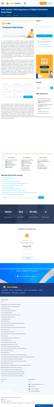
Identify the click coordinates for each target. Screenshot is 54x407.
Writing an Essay (4, 335)
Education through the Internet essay (11, 188)
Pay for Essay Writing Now (6, 312)
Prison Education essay (8, 187)
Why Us (25, 290)
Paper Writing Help (5, 352)
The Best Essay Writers (5, 319)
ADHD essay (5, 179)
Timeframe (25, 89)
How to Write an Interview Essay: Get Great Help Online (12, 371)
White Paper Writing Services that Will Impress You (11, 367)
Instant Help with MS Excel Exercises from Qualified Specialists (14, 354)
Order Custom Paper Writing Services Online (10, 346)
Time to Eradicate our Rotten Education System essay (15, 183)
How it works (5, 290)
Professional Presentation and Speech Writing (10, 314)
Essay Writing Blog (6, 292)
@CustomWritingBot (35, 391)
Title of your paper (27, 83)
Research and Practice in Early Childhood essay (14, 190)
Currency (14, 94)
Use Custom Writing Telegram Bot (28, 276)
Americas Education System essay (11, 181)
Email (37, 24)
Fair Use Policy (28, 402)
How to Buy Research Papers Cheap (8, 342)
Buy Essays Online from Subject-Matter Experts (11, 304)
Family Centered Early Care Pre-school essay (13, 194)
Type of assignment (16, 83)
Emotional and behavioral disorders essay (13, 185)
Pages (14, 89)
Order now (43, 3)
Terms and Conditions (5, 402)
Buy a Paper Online (5, 329)
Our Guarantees (18, 290)
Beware (40, 290)
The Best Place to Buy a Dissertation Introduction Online (12, 373)
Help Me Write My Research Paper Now (9, 344)
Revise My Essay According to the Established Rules (11, 359)
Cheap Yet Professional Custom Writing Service (10, 338)
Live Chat (33, 386)
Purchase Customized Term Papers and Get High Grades (12, 323)
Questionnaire (25, 240)
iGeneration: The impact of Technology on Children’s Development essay (20, 192)
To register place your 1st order (44, 46)
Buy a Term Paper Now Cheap (7, 350)
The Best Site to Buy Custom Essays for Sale (10, 306)
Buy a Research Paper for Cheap (7, 317)
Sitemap (33, 402)
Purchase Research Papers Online (8, 331)
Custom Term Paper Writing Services (8, 310)
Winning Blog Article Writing (7, 363)
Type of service (5, 83)
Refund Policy (21, 402)
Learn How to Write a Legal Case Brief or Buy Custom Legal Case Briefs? (16, 365)
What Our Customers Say (27, 229)
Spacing (3, 94)
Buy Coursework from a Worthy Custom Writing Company (13, 333)
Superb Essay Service (5, 321)
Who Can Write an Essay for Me (7, 325)
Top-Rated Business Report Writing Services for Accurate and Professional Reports (18, 356)
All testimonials (27, 258)
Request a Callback (35, 388)
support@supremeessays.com (37, 384)
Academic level (5, 89)
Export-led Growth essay (8, 178)
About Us (11, 290)
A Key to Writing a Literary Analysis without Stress (11, 369)
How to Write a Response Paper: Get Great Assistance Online (13, 361)
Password (38, 29)
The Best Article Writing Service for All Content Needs (12, 375)
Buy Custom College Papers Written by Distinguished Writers (13, 348)
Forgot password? (44, 44)
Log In (44, 35)
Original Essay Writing (5, 308)
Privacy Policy (14, 402)
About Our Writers (33, 290)
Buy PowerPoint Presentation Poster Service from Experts (13, 327)
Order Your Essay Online (6, 340)
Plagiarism (22, 292)
